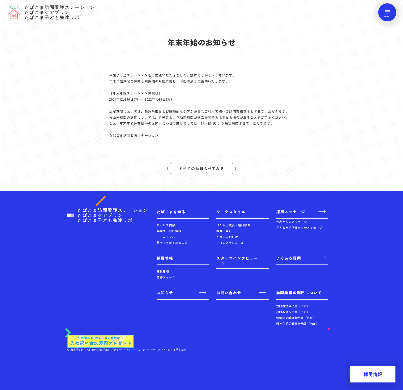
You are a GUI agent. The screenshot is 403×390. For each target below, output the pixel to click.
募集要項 (163, 271)
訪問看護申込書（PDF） (293, 306)
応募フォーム (166, 277)
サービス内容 (166, 225)
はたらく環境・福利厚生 (233, 225)
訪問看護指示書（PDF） (293, 312)
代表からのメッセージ (291, 222)
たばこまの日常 (227, 237)
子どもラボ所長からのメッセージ (299, 227)
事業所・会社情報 (169, 231)
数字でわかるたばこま (172, 243)
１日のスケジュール (230, 243)
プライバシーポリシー (123, 349)
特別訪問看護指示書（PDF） (296, 318)
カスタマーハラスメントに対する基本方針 (162, 349)
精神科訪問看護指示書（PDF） (297, 323)
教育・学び (224, 231)
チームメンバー (167, 237)
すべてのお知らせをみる (201, 168)
